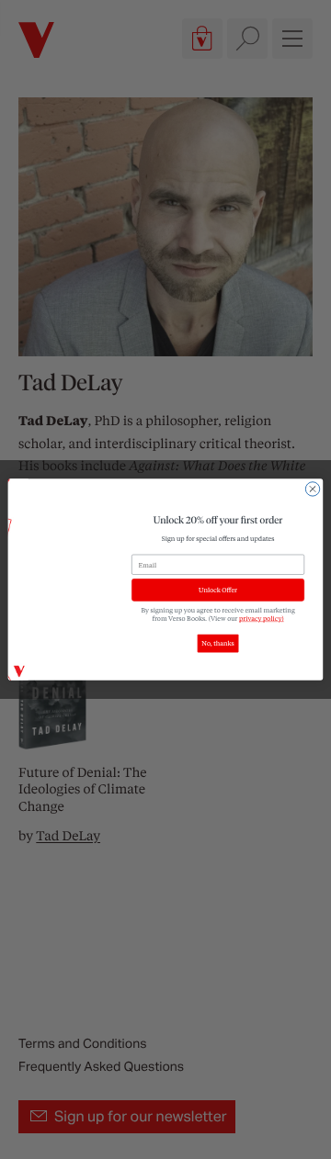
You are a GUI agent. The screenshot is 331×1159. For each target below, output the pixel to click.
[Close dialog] (312, 489)
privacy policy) (261, 617)
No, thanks (217, 643)
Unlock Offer (218, 590)
